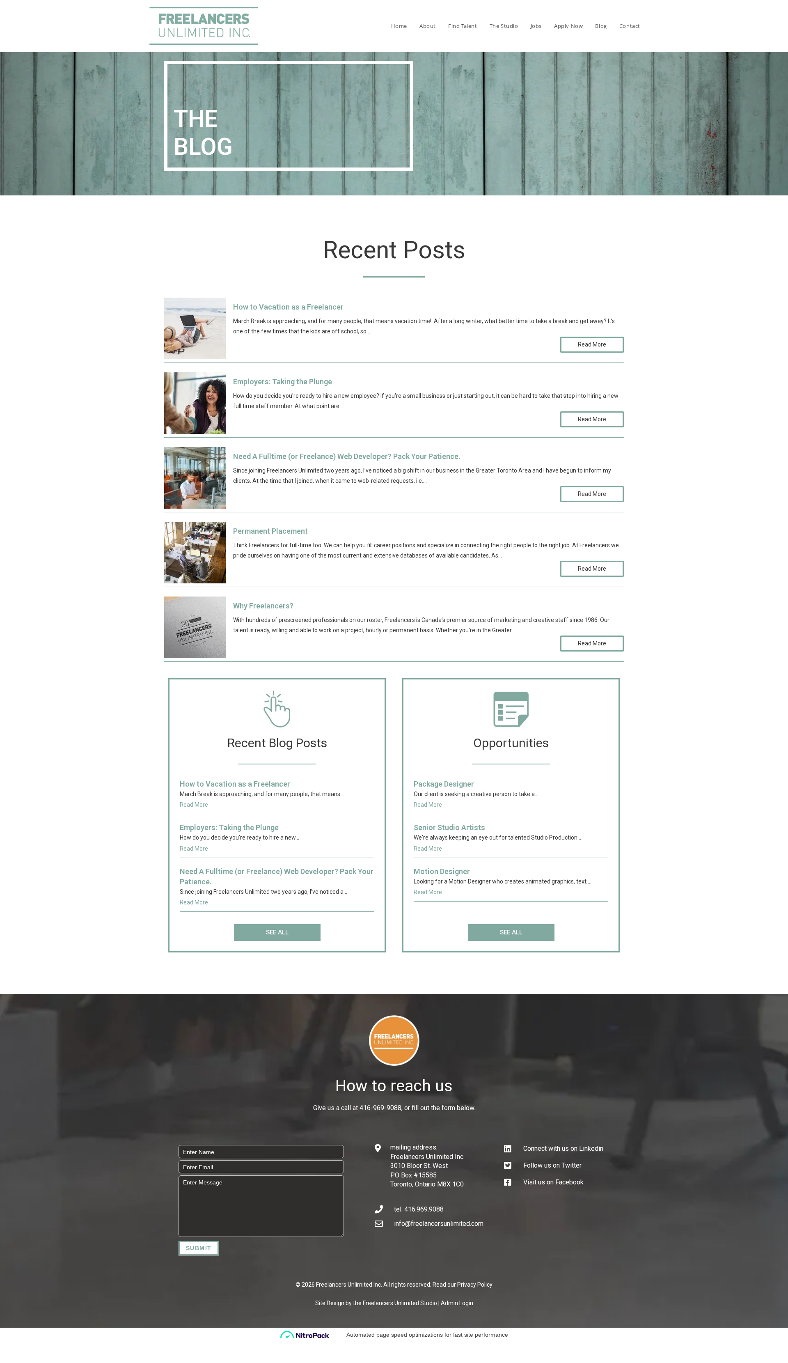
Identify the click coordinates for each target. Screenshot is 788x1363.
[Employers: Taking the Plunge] (195, 402)
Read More (592, 344)
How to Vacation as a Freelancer (288, 307)
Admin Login (457, 1303)
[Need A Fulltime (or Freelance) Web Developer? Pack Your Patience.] (195, 477)
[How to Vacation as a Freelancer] (195, 328)
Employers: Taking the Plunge (282, 381)
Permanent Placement (270, 531)
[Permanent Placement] (195, 552)
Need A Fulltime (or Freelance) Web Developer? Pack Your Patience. (346, 456)
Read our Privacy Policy (462, 1284)
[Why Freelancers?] (195, 627)
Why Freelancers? (263, 605)
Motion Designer (442, 871)
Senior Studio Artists (449, 827)
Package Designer (444, 784)
